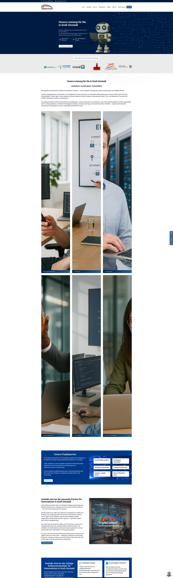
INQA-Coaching (121, 7)
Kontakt (129, 7)
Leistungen (88, 7)
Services (95, 7)
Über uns (114, 7)
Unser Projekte (48, 480)
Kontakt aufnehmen (47, 542)
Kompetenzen (102, 7)
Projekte (109, 7)
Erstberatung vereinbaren (66, 46)
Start (83, 7)
